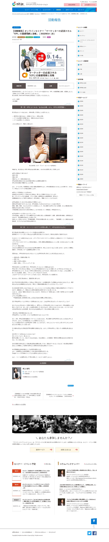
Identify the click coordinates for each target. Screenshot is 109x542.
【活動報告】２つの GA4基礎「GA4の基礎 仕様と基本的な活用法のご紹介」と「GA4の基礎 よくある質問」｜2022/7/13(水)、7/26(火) (27, 395)
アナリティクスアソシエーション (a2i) (20, 13)
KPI (21, 39)
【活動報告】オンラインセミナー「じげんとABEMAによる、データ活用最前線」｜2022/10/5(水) (59, 395)
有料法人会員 (21, 37)
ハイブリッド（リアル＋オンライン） (87, 41)
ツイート (71, 385)
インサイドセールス (81, 191)
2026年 (81, 101)
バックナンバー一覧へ (91, 464)
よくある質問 (93, 1)
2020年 (81, 128)
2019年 (81, 133)
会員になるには (66, 449)
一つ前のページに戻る (19, 404)
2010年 (81, 174)
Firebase (89, 191)
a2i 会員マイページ (90, 4)
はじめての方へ (47, 9)
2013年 (81, 160)
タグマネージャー (87, 187)
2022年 (81, 119)
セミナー (82, 31)
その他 (81, 55)
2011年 (81, 169)
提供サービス (69, 9)
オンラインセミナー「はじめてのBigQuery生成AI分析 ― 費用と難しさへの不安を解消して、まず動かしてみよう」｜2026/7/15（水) (37, 501)
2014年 (81, 156)
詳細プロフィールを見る (30, 376)
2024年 (81, 110)
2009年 (81, 179)
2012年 (81, 165)
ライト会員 (36, 37)
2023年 (81, 115)
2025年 (81, 106)
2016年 (81, 147)
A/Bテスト (79, 187)
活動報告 (58, 9)
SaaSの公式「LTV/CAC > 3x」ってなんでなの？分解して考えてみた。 (34, 297)
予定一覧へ (48, 464)
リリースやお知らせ (27, 532)
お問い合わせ (84, 1)
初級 (49, 37)
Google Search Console (82, 189)
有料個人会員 (29, 37)
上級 (81, 73)
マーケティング (15, 39)
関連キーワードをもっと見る (86, 195)
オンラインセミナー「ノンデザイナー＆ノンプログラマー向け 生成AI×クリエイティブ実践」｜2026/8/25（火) (36, 486)
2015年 (81, 151)
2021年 (81, 124)
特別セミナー (83, 46)
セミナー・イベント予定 (31, 9)
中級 (81, 69)
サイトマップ (52, 532)
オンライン (37, 13)
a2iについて (81, 9)
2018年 (81, 138)
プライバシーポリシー (40, 532)
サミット (82, 51)
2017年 (81, 142)
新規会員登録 (71, 4)
